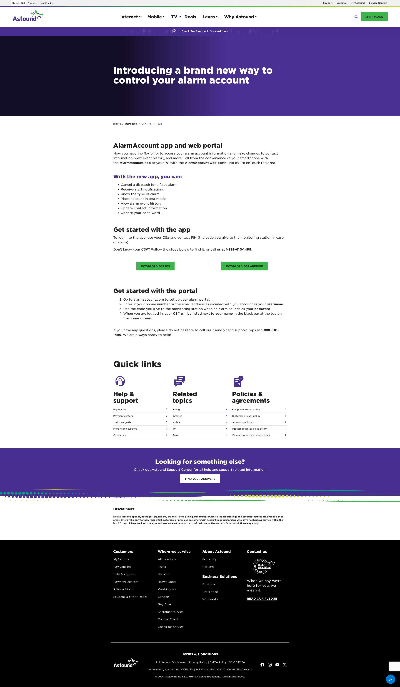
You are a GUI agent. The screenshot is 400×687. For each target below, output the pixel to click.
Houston (164, 574)
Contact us (119, 435)
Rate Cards (217, 669)
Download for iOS (155, 266)
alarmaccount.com (148, 299)
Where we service (174, 551)
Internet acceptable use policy (249, 428)
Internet (177, 415)
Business (32, 3)
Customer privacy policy (246, 415)
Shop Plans (374, 16)
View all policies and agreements (251, 435)
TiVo (175, 435)
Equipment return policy (246, 409)
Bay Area (164, 604)
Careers (208, 566)
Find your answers (200, 478)
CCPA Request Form (194, 669)
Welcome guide (122, 422)
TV (174, 428)
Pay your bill (122, 566)
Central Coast (168, 619)
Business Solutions (219, 576)
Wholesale (210, 599)
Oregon (163, 596)
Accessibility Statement (163, 669)
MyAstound (358, 3)
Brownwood (167, 581)
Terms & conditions (243, 422)
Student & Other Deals (130, 596)
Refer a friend (123, 589)
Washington (167, 589)
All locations (167, 559)
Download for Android (244, 266)
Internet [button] (129, 16)
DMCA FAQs (237, 662)
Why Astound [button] (239, 16)
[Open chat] (390, 679)
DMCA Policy (218, 662)
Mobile (176, 422)
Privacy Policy (198, 662)
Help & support (124, 574)
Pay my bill (119, 409)
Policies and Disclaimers (171, 662)
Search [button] (355, 16)
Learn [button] (208, 16)
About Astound (216, 551)
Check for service (171, 627)
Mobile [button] (154, 16)
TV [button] (174, 16)
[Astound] (28, 16)
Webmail (342, 3)
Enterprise (210, 591)
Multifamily (46, 3)
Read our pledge (262, 598)
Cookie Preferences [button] (240, 669)
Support (327, 3)
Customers (123, 551)
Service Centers (378, 3)
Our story (209, 559)
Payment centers (123, 415)
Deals (190, 16)
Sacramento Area (171, 611)
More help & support (125, 428)
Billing (176, 409)
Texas (162, 566)
